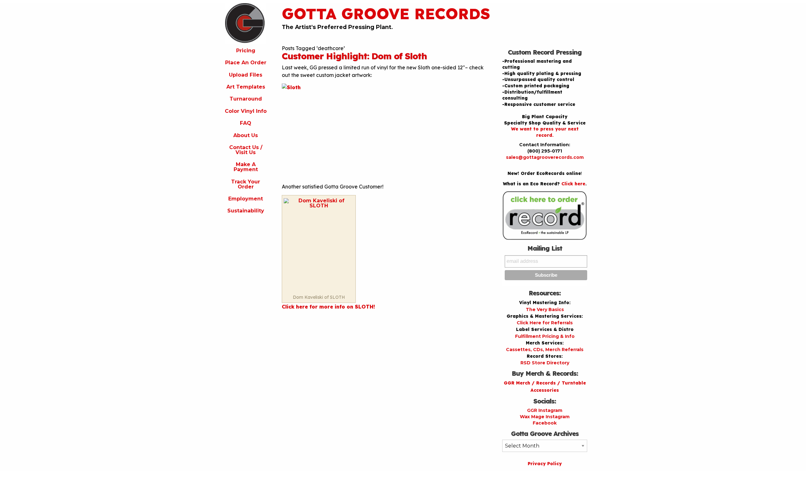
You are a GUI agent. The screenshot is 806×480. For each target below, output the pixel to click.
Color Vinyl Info (246, 111)
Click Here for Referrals (545, 323)
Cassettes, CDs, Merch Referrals (544, 349)
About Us (245, 135)
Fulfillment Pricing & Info (545, 336)
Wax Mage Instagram (545, 416)
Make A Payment (246, 166)
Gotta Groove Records (386, 13)
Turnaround (246, 99)
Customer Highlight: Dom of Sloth (354, 55)
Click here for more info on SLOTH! (328, 307)
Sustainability (245, 211)
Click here (573, 184)
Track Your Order (245, 184)
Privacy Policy (545, 463)
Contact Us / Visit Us (245, 149)
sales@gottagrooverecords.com (545, 157)
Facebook (545, 423)
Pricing (245, 51)
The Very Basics (545, 309)
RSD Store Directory (544, 363)
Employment (245, 199)
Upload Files (245, 75)
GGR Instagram (544, 410)
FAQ (245, 123)
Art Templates (245, 87)
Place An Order (245, 63)
